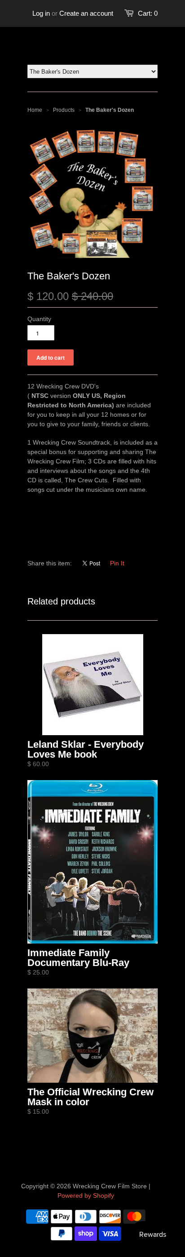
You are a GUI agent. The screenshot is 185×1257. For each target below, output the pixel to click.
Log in (41, 13)
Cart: (148, 13)
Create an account (86, 13)
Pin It (117, 563)
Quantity (39, 318)
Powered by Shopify (85, 1195)
